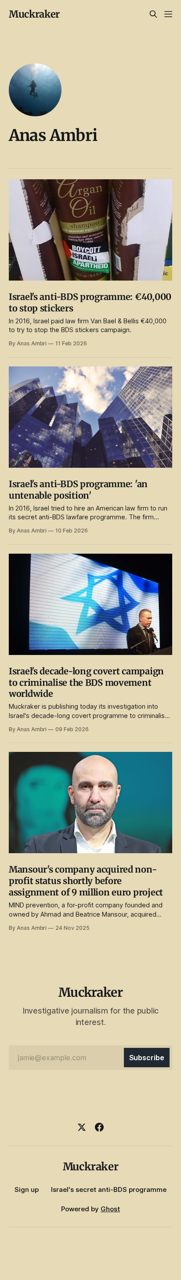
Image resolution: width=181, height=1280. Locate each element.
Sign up (26, 1189)
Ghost (110, 1209)
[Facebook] (99, 1127)
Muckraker (34, 14)
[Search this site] (153, 14)
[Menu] (168, 14)
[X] (81, 1127)
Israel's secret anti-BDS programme (109, 1189)
